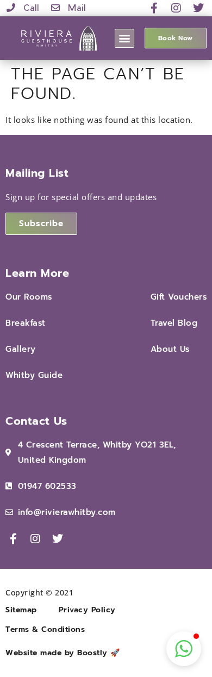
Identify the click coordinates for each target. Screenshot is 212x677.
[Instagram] (176, 8)
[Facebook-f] (154, 8)
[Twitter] (198, 8)
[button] (124, 38)
